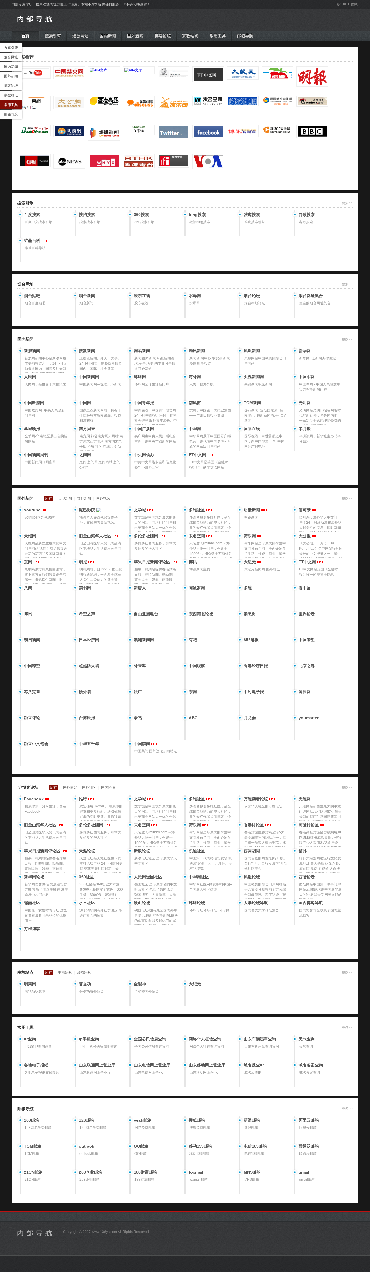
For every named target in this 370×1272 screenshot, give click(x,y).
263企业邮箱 (90, 1172)
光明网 (305, 402)
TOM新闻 (252, 402)
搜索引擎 (53, 35)
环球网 (140, 376)
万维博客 (32, 928)
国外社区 (89, 788)
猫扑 (303, 850)
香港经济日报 (256, 665)
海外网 (195, 376)
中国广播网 (144, 428)
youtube (33, 510)
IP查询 (30, 1039)
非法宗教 (65, 973)
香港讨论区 (254, 824)
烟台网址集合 (311, 295)
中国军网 (307, 376)
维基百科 (32, 240)
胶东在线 (142, 295)
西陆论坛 (307, 876)
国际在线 (252, 428)
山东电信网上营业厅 (152, 1065)
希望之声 (87, 613)
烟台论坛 (252, 295)
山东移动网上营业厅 (207, 1065)
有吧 (193, 639)
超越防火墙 (89, 665)
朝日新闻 (32, 639)
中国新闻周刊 (36, 454)
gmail (304, 1172)
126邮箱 (86, 1120)
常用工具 (218, 35)
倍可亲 (305, 510)
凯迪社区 (197, 850)
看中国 (305, 587)
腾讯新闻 (197, 350)
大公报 (305, 536)
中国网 (85, 402)
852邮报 (251, 639)
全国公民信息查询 (150, 1039)
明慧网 (30, 984)
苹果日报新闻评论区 (152, 561)
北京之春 (307, 665)
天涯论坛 (87, 850)
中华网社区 (199, 876)
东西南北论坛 (201, 613)
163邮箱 (31, 1120)
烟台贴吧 (32, 295)
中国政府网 (34, 402)
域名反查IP (254, 1065)
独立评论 (32, 717)
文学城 (140, 510)
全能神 (140, 984)
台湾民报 (87, 717)
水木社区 (87, 902)
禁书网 (85, 587)
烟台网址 (80, 35)
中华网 (195, 428)
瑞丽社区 (32, 902)
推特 (83, 799)
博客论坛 (163, 35)
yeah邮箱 (142, 1120)
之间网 (85, 454)
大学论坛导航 (256, 902)
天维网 (30, 536)
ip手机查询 (89, 1039)
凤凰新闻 (252, 350)
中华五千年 (89, 743)
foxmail (196, 1172)
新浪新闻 (32, 350)
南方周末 (87, 428)
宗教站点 (190, 35)
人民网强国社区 (148, 876)
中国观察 (197, 665)
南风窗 (195, 402)
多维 (248, 587)
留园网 (305, 691)
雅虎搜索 (252, 214)
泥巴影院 (87, 510)
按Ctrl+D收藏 (347, 4)
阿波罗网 (197, 587)
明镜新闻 (252, 510)
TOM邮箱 (32, 1146)
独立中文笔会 (36, 743)
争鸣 (138, 717)
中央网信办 (144, 454)
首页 (25, 35)
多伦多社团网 (146, 536)
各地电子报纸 (36, 1065)
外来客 (140, 665)
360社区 (86, 876)
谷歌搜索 (307, 214)
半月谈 (305, 428)
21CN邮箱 (33, 1172)
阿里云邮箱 (309, 1120)
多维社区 (197, 510)
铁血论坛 (142, 902)
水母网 (195, 295)
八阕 (28, 587)
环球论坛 (197, 902)
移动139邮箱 (200, 1146)
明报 (83, 561)
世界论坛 (307, 613)
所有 (48, 499)
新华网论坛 (34, 876)
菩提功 (85, 984)
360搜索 (141, 214)
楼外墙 (85, 691)
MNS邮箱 (252, 1172)
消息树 (250, 613)
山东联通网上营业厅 (97, 1065)
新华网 (305, 350)
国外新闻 (135, 35)
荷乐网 (250, 536)
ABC (193, 717)
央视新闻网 (254, 376)
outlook (86, 1146)
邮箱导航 (245, 35)
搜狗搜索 (87, 214)
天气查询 (307, 1039)
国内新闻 (108, 35)
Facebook (34, 799)
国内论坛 (108, 788)
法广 (138, 691)
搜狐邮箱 (197, 1120)
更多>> (347, 203)
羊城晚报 (32, 428)
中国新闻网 (89, 376)
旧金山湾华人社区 (95, 536)
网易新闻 (142, 350)
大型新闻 (65, 499)
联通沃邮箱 (309, 1146)
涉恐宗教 (84, 973)
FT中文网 (198, 454)
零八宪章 (32, 691)
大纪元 (250, 561)
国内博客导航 (311, 902)
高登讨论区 (309, 824)
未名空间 (197, 536)
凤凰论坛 (252, 876)
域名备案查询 (311, 1065)
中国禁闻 (142, 743)
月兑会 (250, 717)
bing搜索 (197, 214)
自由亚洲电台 (146, 613)
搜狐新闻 (87, 350)
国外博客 (70, 788)
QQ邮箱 (141, 1146)
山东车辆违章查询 (260, 1039)
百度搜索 (32, 214)
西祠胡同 (252, 850)
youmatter (309, 717)
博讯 (193, 561)
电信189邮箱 (255, 1146)
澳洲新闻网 (144, 639)
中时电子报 (254, 691)
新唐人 (140, 587)
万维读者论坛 (256, 799)
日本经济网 (89, 639)
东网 (28, 561)
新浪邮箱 (252, 1120)
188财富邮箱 (145, 1172)
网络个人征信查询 (205, 1039)
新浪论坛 (142, 850)
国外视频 (103, 499)
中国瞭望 (307, 639)
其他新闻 (84, 499)
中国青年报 (144, 402)
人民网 (30, 376)
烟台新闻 (87, 295)
